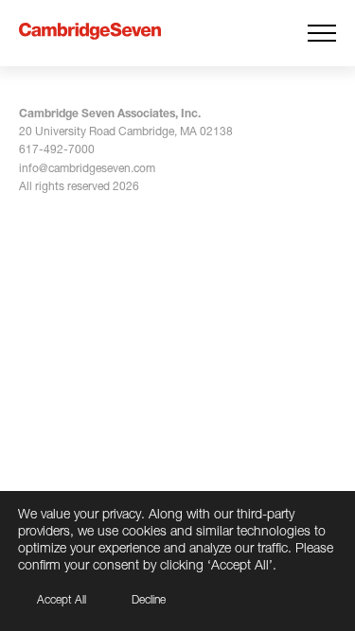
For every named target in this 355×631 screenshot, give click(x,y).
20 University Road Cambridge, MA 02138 (126, 131)
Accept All (61, 599)
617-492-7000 (57, 149)
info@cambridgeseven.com (87, 168)
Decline (149, 599)
